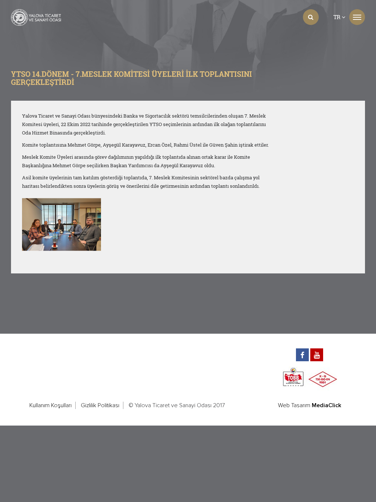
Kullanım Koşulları (50, 405)
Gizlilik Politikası (100, 405)
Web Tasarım (294, 405)
